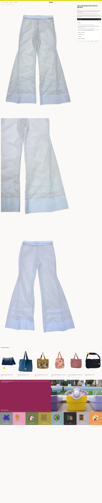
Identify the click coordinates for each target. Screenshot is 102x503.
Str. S (80, 41)
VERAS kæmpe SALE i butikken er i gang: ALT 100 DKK (6, 0)
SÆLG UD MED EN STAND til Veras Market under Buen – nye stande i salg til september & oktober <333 (23, 0)
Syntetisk (92, 41)
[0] (100, 2)
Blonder (88, 41)
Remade (83, 41)
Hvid (86, 41)
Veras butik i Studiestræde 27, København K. (89, 29)
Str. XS (78, 41)
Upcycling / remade (96, 41)
